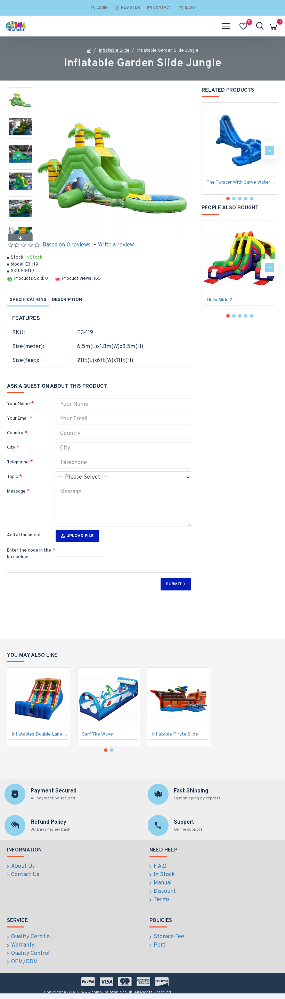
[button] (20, 89)
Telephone (18, 462)
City (11, 448)
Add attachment (24, 535)
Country (15, 433)
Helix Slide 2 (219, 300)
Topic (12, 477)
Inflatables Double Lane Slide (40, 734)
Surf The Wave (97, 734)
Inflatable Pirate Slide (175, 734)
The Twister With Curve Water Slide (241, 182)
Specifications (28, 300)
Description (67, 300)
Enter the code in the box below (29, 554)
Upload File (79, 536)
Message (16, 491)
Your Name (18, 404)
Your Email (17, 418)
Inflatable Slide (114, 50)
